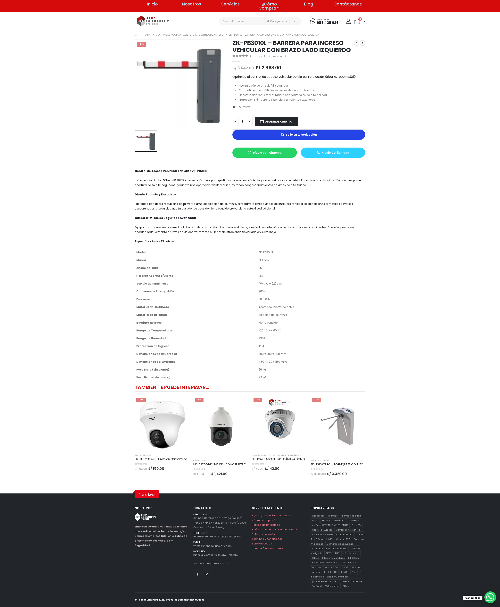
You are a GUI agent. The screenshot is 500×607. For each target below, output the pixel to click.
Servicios (230, 4)
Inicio (152, 4)
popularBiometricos (338, 576)
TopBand (317, 585)
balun (315, 520)
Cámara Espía (344, 534)
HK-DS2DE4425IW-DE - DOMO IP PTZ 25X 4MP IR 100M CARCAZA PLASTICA (244, 464)
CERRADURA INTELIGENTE (335, 524)
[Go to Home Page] (136, 34)
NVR (354, 571)
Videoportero (332, 585)
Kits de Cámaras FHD (336, 567)
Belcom (326, 520)
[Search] (295, 21)
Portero (334, 581)
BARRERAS (316, 460)
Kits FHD (332, 571)
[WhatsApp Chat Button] (490, 597)
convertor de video (322, 534)
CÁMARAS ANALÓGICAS (263, 455)
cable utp (353, 520)
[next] (362, 43)
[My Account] (348, 21)
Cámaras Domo (321, 548)
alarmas (333, 515)
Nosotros (191, 4)
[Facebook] (198, 574)
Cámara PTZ (343, 539)
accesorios (318, 515)
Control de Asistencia (348, 529)
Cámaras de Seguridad (340, 543)
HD (344, 553)
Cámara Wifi (340, 548)
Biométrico (339, 520)
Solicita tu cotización (301, 135)
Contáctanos (348, 4)
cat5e (315, 524)
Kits (343, 562)
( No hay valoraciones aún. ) (268, 56)
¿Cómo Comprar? (269, 6)
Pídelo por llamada (335, 153)
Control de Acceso (322, 529)
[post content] (162, 423)
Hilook (315, 557)
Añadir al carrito (278, 122)
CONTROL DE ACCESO (332, 460)
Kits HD (344, 571)
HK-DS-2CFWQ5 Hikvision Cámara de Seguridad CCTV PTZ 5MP (179, 459)
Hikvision (354, 553)
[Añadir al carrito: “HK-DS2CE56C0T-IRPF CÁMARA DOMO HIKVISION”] (300, 402)
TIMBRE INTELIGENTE (351, 581)
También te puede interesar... (172, 387)
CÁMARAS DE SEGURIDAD (288, 455)
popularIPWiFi (319, 581)
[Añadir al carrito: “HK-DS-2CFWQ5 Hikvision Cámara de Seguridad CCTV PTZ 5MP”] (183, 402)
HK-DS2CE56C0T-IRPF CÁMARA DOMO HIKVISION (285, 459)
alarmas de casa (351, 515)
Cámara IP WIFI (324, 539)
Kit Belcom (354, 557)
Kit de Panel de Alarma (324, 562)
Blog (308, 4)
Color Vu (356, 524)
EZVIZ (329, 553)
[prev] (356, 43)
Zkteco (346, 585)
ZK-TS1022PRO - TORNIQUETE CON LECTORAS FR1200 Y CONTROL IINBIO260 (361, 464)
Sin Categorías (143, 455)
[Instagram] (207, 574)
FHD (337, 553)
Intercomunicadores (333, 557)
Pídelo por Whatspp (267, 153)
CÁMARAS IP (199, 460)
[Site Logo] (153, 21)
